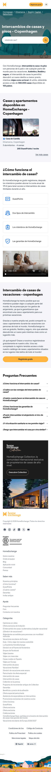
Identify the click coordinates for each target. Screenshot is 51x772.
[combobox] (25, 40)
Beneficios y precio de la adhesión (15, 690)
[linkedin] (19, 529)
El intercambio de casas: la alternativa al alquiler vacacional (25, 629)
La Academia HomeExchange (14, 645)
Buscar (46, 40)
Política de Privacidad (17, 733)
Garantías (6, 593)
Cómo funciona (8, 702)
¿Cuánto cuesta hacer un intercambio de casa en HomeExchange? (24, 399)
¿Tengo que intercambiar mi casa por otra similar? (24, 430)
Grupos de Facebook (11, 650)
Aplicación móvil (9, 565)
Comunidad (7, 567)
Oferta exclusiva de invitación (14, 626)
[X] (24, 529)
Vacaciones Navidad (11, 668)
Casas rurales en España (12, 659)
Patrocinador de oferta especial (14, 673)
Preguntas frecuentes (11, 606)
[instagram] (9, 529)
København (8, 14)
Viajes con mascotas (10, 656)
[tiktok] (14, 529)
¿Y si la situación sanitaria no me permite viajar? (23, 423)
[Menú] (46, 4)
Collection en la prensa (11, 682)
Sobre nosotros (8, 556)
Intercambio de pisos (11, 665)
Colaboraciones (9, 713)
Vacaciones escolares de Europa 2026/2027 (19, 721)
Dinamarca (20, 12)
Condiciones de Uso (16, 728)
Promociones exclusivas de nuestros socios (19, 699)
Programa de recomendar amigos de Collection (21, 685)
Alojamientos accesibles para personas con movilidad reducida (23, 635)
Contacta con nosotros (11, 612)
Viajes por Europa (9, 662)
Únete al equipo (9, 559)
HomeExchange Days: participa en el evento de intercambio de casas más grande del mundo (25, 717)
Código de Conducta (35, 728)
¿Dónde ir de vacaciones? (12, 632)
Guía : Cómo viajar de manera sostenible (18, 642)
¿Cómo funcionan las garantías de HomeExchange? (18, 408)
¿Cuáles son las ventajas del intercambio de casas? (22, 391)
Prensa (5, 570)
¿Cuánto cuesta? (9, 590)
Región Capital (34, 12)
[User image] (35, 132)
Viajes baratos (8, 653)
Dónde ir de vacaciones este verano (16, 670)
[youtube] (28, 529)
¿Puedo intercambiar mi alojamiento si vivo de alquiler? (23, 416)
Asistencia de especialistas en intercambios (19, 696)
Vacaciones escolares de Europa (15, 639)
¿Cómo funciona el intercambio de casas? (21, 384)
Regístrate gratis (36, 4)
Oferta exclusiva (9, 707)
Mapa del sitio (34, 738)
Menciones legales (19, 738)
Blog (4, 562)
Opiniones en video (10, 623)
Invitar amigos (8, 595)
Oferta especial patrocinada (13, 693)
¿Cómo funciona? (9, 584)
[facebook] (5, 529)
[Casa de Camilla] (21, 135)
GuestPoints (7, 587)
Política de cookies (35, 733)
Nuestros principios (10, 581)
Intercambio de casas (11, 676)
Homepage (8, 12)
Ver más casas (41, 154)
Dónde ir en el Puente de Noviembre (16, 648)
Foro (4, 609)
